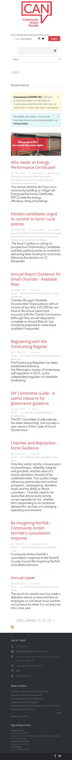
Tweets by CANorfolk (19, 716)
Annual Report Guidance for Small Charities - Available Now (36, 279)
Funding (28, 356)
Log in (54, 38)
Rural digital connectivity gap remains (26, 695)
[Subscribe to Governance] (12, 627)
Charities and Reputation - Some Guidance (34, 445)
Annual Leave (23, 577)
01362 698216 (25, 39)
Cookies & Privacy (23, 676)
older (59, 713)
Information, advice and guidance (37, 176)
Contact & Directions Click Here (29, 666)
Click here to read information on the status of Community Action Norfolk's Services (33, 100)
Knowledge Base (18, 180)
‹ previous (30, 620)
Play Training (16, 747)
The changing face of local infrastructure (27, 698)
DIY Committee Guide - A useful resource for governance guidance (33, 398)
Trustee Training (17, 730)
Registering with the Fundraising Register (29, 344)
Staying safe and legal (35, 180)
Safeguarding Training (20, 741)
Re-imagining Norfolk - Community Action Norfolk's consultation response (31, 530)
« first (20, 620)
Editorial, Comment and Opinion (37, 233)
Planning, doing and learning (23, 240)
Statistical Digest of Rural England (24, 702)
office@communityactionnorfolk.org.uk (32, 35)
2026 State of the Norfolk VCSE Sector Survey (29, 691)
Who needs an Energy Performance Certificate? (33, 165)
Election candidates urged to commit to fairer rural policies (34, 219)
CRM (18, 671)
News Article (52, 236)
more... (24, 738)
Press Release (41, 240)
